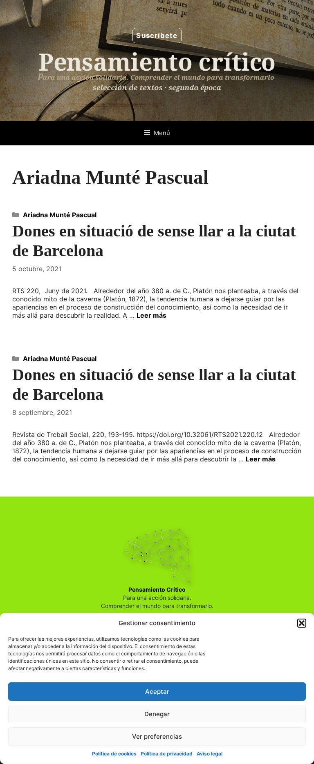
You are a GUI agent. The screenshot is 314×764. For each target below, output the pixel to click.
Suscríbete (156, 35)
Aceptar (157, 691)
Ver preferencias (157, 736)
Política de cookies (114, 754)
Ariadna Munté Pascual (59, 215)
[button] (302, 623)
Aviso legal (209, 754)
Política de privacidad (167, 754)
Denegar (157, 714)
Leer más (151, 315)
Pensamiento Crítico (157, 589)
